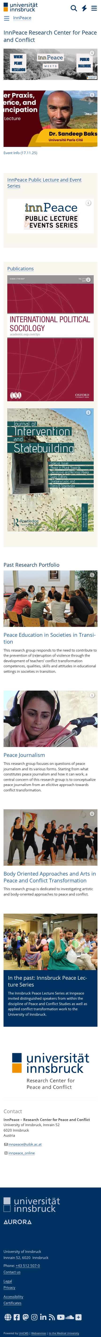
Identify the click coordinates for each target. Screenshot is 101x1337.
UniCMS (23, 1333)
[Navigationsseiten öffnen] (7, 18)
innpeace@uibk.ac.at (25, 1080)
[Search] (74, 8)
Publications (20, 205)
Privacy (9, 1287)
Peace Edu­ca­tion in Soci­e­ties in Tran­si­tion (50, 575)
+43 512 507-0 (28, 1265)
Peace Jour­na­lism (24, 691)
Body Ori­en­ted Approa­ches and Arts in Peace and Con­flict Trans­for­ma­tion (50, 813)
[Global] (83, 7)
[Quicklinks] (84, 8)
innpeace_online (21, 1089)
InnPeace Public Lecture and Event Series (44, 119)
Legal (8, 1281)
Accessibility (13, 1296)
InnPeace (22, 17)
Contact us (12, 1272)
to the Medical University (64, 1333)
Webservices (38, 1333)
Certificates (12, 1303)
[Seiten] (94, 8)
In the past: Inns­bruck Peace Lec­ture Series (47, 917)
